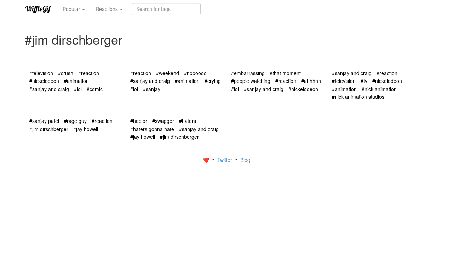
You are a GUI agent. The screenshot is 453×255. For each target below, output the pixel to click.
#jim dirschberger (48, 128)
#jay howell (85, 128)
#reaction (88, 72)
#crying (213, 80)
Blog (245, 159)
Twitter (225, 159)
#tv (364, 80)
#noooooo (195, 72)
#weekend (167, 72)
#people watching (250, 80)
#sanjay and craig (49, 88)
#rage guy (75, 120)
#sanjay (151, 88)
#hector (138, 120)
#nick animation (379, 88)
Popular (72, 8)
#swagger (163, 120)
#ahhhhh (311, 80)
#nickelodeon (44, 80)
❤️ (207, 159)
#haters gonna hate (152, 128)
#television (41, 72)
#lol (78, 88)
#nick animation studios (358, 96)
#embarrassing (248, 72)
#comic (95, 88)
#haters (187, 120)
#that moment (285, 72)
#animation (76, 80)
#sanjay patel (44, 120)
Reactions (107, 8)
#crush (65, 72)
